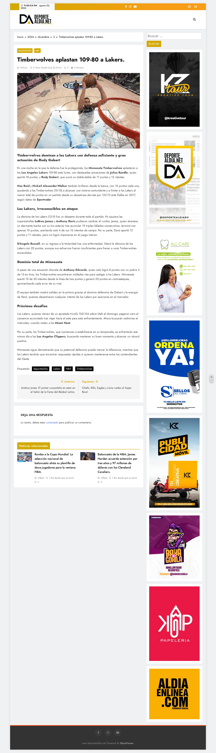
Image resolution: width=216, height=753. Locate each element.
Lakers (56, 369)
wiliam (24, 67)
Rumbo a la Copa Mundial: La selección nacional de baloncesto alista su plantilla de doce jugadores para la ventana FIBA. (55, 463)
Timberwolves (84, 369)
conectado (52, 422)
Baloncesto (24, 50)
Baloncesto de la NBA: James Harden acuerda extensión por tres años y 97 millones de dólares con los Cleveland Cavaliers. (118, 463)
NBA (37, 50)
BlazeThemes (126, 743)
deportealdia (40, 369)
